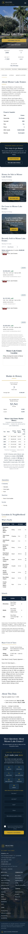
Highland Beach (19, 880)
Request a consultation (14, 832)
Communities (8, 69)
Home (2, 69)
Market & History (21, 75)
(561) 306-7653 (4, 862)
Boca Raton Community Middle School (14, 610)
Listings (11, 75)
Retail (2, 896)
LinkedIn (10, 869)
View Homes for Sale (14, 40)
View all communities (20, 885)
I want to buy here (14, 158)
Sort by (4, 246)
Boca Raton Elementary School (13, 604)
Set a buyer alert (14, 198)
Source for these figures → (9, 663)
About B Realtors (19, 892)
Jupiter (16, 883)
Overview (4, 75)
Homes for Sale (5, 875)
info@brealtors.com (6, 864)
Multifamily (4, 901)
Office (2, 894)
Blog (16, 899)
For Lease (3, 878)
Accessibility (4, 918)
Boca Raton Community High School (14, 617)
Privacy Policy (4, 910)
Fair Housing (4, 915)
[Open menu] (25, 3)
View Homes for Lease (13, 44)
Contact (17, 894)
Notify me (14, 229)
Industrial (3, 899)
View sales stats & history (14, 162)
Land (2, 904)
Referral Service (5, 885)
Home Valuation (5, 883)
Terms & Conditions (6, 913)
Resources (17, 896)
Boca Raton (14, 69)
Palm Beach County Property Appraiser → (13, 659)
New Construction (5, 880)
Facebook (3, 869)
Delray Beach (18, 878)
